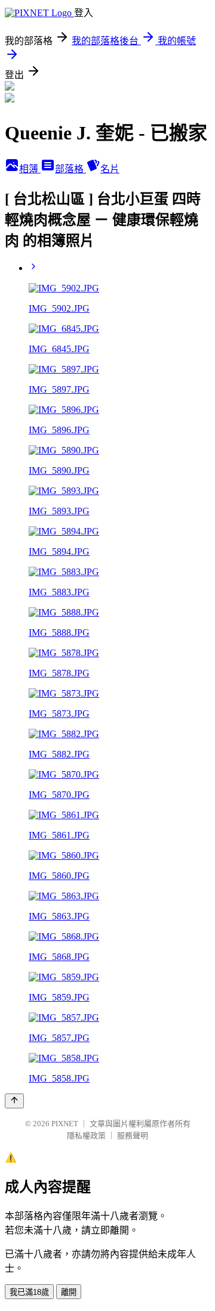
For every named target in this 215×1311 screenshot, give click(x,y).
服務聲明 (132, 1135)
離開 (68, 1292)
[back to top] (14, 1100)
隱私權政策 (86, 1135)
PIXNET (64, 1123)
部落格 (70, 169)
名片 (109, 169)
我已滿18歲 (29, 1292)
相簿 (30, 169)
